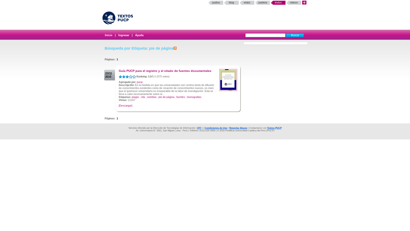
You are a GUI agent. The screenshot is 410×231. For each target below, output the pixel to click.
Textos (278, 2)
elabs (247, 2)
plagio (135, 97)
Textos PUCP (274, 128)
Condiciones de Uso (216, 128)
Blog (231, 2)
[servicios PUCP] (304, 3)
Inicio (108, 35)
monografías (194, 97)
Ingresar (123, 35)
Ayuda (139, 35)
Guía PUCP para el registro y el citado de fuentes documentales (165, 71)
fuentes (180, 97)
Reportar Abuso (238, 128)
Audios (216, 2)
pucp (140, 82)
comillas (152, 97)
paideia (262, 2)
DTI (199, 128)
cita (143, 97)
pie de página (166, 97)
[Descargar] (125, 105)
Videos (294, 2)
